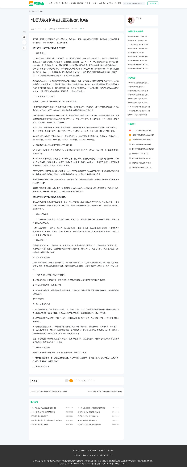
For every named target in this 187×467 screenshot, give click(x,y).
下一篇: (90, 391)
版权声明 (93, 450)
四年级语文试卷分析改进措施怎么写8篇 (52, 391)
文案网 (83, 455)
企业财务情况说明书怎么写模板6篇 (139, 83)
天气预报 (90, 455)
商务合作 (84, 450)
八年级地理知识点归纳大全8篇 (138, 44)
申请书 (87, 3)
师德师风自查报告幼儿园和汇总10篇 (144, 167)
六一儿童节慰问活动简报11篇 (141, 130)
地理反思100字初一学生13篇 (137, 40)
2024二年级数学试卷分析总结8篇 (139, 107)
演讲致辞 (80, 3)
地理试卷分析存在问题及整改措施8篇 (140, 48)
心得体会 (110, 3)
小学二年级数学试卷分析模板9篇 (143, 149)
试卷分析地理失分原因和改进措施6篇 (107, 391)
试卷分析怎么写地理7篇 (136, 52)
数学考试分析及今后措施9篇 (137, 115)
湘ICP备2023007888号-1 (106, 464)
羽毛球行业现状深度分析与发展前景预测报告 (143, 95)
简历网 (96, 455)
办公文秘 (73, 3)
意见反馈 (75, 450)
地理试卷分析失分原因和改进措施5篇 (140, 64)
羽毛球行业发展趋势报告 (136, 87)
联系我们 (102, 450)
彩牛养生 (110, 455)
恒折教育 (103, 455)
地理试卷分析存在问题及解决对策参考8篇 (142, 56)
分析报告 (132, 78)
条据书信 (102, 3)
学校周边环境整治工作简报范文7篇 (143, 163)
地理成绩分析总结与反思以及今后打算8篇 (142, 36)
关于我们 (111, 450)
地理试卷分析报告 (135, 31)
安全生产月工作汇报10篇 (140, 153)
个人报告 (94, 3)
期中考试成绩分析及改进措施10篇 (139, 99)
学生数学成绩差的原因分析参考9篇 (143, 144)
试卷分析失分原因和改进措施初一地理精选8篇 (143, 60)
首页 (50, 3)
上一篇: (33, 391)
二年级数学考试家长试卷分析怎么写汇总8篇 (146, 139)
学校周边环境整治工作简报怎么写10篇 (144, 158)
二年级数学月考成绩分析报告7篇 (139, 111)
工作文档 (65, 3)
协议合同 (57, 3)
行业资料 (118, 3)
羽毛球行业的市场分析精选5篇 (138, 91)
